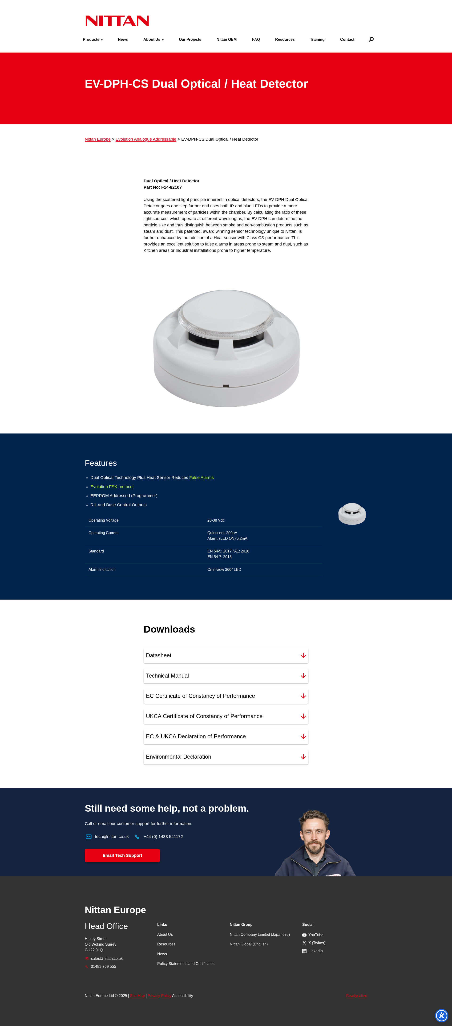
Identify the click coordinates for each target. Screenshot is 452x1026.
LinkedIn (315, 951)
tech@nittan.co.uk (112, 836)
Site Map (137, 996)
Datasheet (158, 655)
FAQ (256, 39)
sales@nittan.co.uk (107, 959)
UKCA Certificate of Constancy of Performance (204, 716)
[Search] (371, 39)
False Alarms (201, 477)
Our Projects (190, 39)
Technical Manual (167, 675)
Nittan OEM (227, 39)
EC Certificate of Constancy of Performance (200, 696)
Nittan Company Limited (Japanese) (260, 934)
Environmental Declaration (178, 756)
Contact (347, 39)
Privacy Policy (159, 996)
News (123, 39)
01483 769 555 (103, 967)
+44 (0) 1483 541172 (163, 836)
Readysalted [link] (356, 996)
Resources (285, 39)
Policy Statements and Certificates (185, 964)
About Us (151, 39)
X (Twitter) (316, 943)
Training (317, 39)
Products (91, 39)
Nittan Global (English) (249, 944)
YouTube (315, 935)
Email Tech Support (122, 855)
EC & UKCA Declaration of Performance (196, 736)
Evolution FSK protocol (111, 486)
